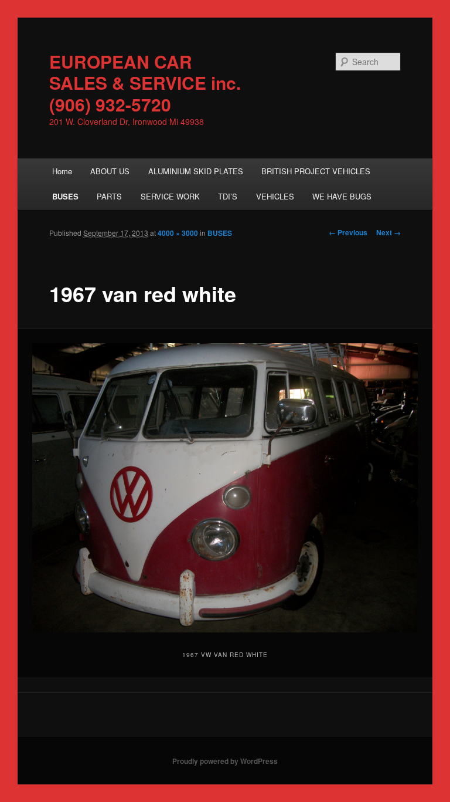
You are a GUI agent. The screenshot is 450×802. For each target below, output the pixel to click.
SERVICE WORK (170, 196)
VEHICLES (275, 196)
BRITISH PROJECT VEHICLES (315, 171)
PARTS (109, 196)
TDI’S (227, 196)
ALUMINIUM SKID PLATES (195, 171)
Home (62, 171)
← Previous (348, 232)
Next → (388, 232)
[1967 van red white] (225, 488)
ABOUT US (109, 171)
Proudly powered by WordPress (225, 761)
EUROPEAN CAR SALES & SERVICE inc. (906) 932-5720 (145, 83)
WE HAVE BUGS (341, 196)
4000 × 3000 (178, 233)
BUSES (65, 196)
